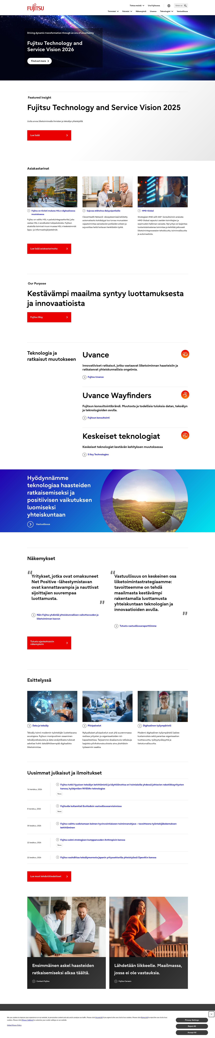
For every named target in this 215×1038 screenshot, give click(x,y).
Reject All (192, 1026)
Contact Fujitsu (43, 981)
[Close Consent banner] (211, 1014)
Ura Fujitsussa (154, 6)
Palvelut (125, 11)
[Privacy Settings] (27, 1020)
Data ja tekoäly (41, 725)
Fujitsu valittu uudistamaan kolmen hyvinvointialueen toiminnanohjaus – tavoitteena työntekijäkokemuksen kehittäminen (118, 826)
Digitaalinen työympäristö (157, 725)
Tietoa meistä (135, 6)
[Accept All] (99, 1017)
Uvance (153, 11)
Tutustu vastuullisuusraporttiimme (138, 626)
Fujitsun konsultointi (99, 417)
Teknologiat (165, 11)
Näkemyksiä (141, 11)
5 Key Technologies (98, 454)
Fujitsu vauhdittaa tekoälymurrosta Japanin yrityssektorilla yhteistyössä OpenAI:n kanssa (108, 857)
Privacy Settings (192, 1020)
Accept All (192, 1032)
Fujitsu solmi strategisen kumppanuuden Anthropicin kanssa (92, 840)
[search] (185, 5)
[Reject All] (144, 1017)
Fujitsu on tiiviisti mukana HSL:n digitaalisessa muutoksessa (53, 212)
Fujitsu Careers (125, 981)
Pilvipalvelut (94, 725)
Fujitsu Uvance (96, 377)
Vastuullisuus (182, 11)
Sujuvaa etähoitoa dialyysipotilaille (103, 211)
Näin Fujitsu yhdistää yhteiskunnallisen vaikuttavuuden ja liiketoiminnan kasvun (68, 617)
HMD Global (148, 211)
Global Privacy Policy (14, 1025)
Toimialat (112, 11)
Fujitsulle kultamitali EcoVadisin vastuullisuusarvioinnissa (91, 806)
